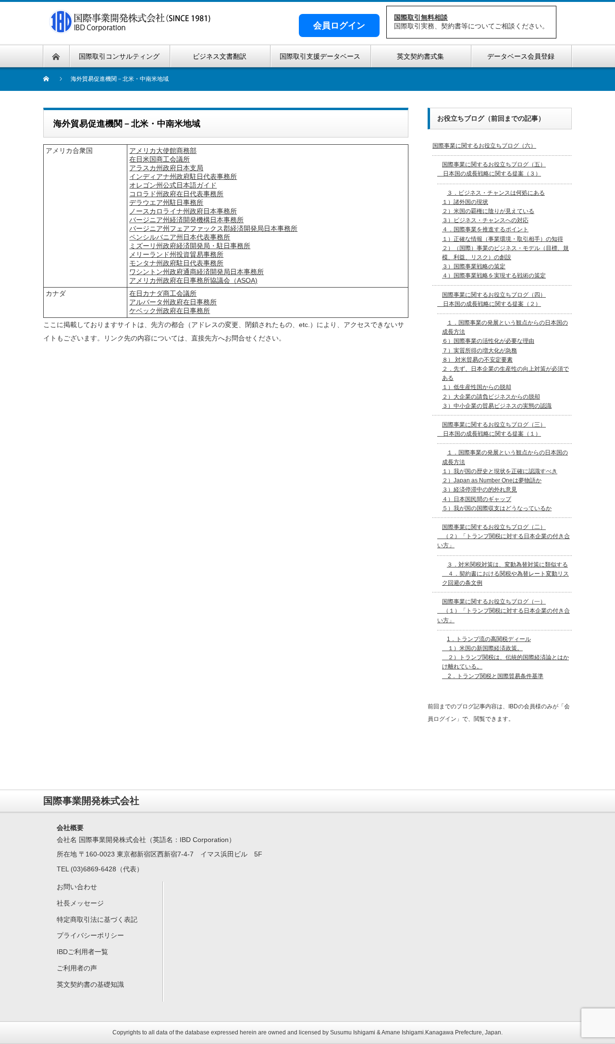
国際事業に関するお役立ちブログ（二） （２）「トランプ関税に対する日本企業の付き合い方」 (503, 536)
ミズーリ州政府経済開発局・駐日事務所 (189, 246)
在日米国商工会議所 (159, 159)
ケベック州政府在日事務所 (169, 310)
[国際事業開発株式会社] (130, 27)
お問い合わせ (77, 887)
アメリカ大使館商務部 (163, 150)
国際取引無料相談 (421, 17)
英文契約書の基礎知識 (90, 984)
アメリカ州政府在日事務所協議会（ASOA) (193, 280)
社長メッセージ (80, 903)
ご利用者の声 (77, 968)
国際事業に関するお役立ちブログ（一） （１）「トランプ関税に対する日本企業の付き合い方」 (503, 610)
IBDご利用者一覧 (82, 952)
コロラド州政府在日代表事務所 (176, 194)
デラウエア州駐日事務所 (166, 202)
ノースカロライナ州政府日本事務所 (183, 211)
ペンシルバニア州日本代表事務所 (179, 237)
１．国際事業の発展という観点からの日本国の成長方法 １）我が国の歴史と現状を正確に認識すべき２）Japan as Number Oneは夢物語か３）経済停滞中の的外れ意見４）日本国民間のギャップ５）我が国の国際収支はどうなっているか (505, 480)
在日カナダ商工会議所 (163, 293)
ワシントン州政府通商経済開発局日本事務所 (196, 272)
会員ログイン (339, 25)
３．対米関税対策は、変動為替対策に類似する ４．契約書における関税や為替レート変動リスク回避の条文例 (505, 573)
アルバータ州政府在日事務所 (173, 302)
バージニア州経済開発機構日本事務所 (186, 220)
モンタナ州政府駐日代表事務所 (176, 263)
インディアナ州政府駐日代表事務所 (183, 176)
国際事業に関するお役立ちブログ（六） (484, 145)
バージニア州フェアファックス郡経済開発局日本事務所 (213, 228)
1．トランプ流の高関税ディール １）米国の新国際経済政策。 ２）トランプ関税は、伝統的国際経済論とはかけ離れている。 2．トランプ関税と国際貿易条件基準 (505, 657)
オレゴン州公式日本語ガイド (173, 185)
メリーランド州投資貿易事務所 (176, 254)
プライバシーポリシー (90, 935)
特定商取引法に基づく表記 (97, 919)
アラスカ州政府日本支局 (166, 168)
